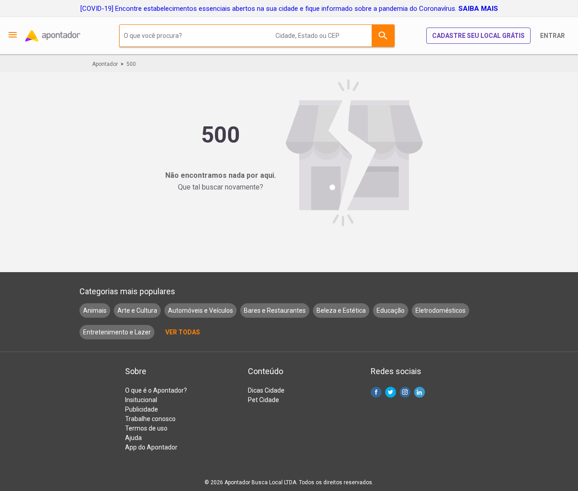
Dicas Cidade (266, 390)
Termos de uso (146, 428)
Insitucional (141, 399)
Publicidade (141, 409)
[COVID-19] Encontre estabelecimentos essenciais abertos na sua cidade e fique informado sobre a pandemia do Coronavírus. (289, 9)
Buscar (383, 35)
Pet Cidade (263, 399)
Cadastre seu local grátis (478, 35)
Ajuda (133, 437)
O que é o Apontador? (156, 390)
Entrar (552, 35)
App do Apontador (151, 447)
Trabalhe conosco (150, 418)
